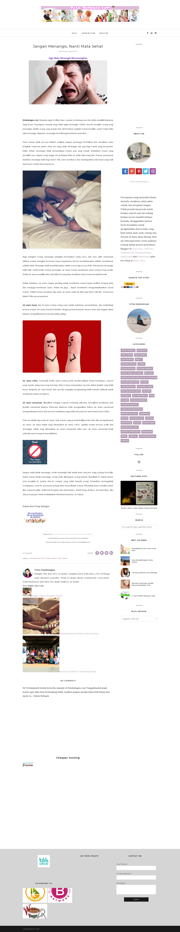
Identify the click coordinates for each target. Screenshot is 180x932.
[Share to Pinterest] (106, 553)
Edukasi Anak (148, 422)
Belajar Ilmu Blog (129, 413)
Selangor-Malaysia (130, 404)
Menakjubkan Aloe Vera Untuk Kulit (144, 549)
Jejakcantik (127, 256)
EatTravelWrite (140, 395)
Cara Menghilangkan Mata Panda (142, 561)
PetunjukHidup (88, 534)
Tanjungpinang (128, 386)
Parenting (144, 413)
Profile (125, 441)
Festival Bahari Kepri (131, 391)
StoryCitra (62, 534)
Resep (124, 436)
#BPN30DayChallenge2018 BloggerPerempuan (141, 377)
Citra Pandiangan (139, 181)
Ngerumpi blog (78, 534)
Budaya (137, 422)
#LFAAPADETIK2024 (147, 436)
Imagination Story (130, 427)
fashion (149, 418)
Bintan (124, 418)
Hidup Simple (140, 355)
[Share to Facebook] (97, 553)
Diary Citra (139, 260)
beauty (139, 359)
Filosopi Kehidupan (130, 382)
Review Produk (128, 368)
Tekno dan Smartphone (132, 409)
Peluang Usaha (136, 418)
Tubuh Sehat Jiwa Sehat (56, 558)
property (126, 395)
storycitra (137, 248)
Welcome (146, 391)
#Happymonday (128, 350)
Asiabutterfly (127, 252)
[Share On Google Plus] (111, 553)
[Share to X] (102, 553)
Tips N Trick (127, 355)
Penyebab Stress (145, 386)
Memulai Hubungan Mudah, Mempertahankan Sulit (143, 584)
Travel (141, 364)
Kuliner (125, 400)
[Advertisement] (41, 806)
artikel (144, 382)
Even (152, 395)
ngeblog (133, 436)
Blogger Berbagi (145, 368)
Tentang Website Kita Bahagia (144, 573)
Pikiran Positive (37, 558)
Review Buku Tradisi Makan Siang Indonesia (139, 508)
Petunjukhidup (143, 252)
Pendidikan (147, 432)
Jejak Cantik (69, 534)
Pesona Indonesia (138, 400)
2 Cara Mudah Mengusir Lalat (143, 596)
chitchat (148, 248)
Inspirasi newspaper (130, 432)
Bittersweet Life (34, 929)
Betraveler (56, 534)
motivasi (149, 373)
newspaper (126, 422)
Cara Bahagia (127, 359)
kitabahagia (144, 256)
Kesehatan (142, 350)
